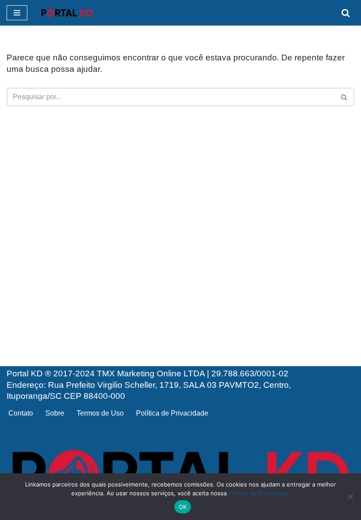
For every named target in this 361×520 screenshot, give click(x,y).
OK (183, 506)
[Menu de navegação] (17, 12)
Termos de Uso (100, 413)
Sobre (54, 413)
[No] (350, 496)
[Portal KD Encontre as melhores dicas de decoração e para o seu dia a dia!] (67, 12)
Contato (20, 413)
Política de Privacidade (172, 413)
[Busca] (345, 12)
